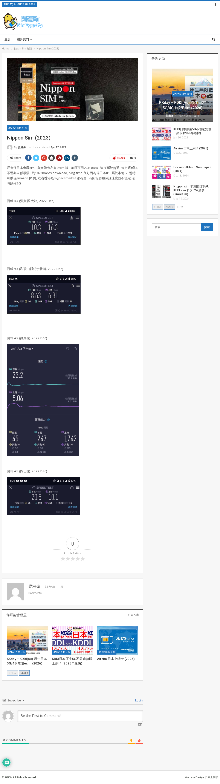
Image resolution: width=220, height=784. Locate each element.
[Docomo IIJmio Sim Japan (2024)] (161, 172)
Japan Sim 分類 (17, 127)
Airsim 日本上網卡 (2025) (190, 148)
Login (138, 700)
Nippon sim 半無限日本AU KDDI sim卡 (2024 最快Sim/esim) (191, 190)
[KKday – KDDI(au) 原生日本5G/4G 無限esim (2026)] (27, 640)
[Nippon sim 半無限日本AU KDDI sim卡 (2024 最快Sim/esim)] (161, 191)
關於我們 (23, 39)
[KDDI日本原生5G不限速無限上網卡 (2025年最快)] (72, 640)
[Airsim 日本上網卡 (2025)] (117, 640)
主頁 (8, 39)
